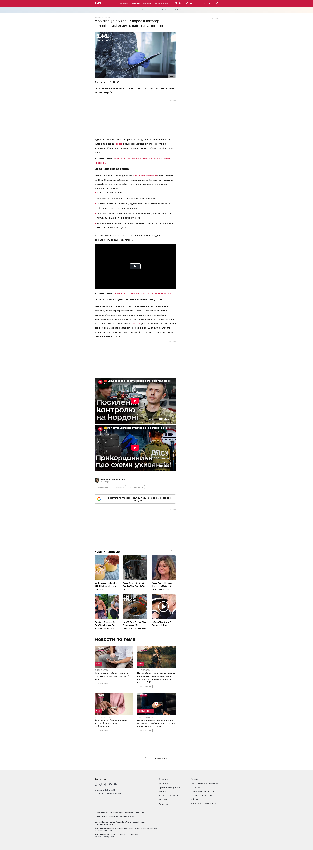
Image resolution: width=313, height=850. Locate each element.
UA (205, 3)
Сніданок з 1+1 (145, 711)
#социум (120, 487)
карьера (163, 799)
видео (146, 3)
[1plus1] (98, 3)
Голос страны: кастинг (128, 10)
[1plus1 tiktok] (105, 784)
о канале (163, 779)
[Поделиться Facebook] (114, 82)
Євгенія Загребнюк (113, 479)
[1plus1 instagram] (96, 784)
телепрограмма (161, 3)
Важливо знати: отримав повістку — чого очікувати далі (142, 293)
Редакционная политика (203, 803)
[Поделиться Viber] (118, 82)
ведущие (163, 804)
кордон (119, 143)
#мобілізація (102, 683)
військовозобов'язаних (145, 175)
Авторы (194, 779)
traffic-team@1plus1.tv (105, 836)
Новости (136, 3)
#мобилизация (103, 487)
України (136, 323)
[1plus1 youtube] (115, 784)
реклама (163, 783)
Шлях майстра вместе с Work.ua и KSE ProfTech (162, 10)
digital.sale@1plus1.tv (104, 830)
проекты (123, 3)
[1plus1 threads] (100, 784)
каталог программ (168, 795)
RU (209, 3)
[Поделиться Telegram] (110, 82)
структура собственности (204, 783)
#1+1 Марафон (136, 487)
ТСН (98, 664)
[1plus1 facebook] (110, 784)
